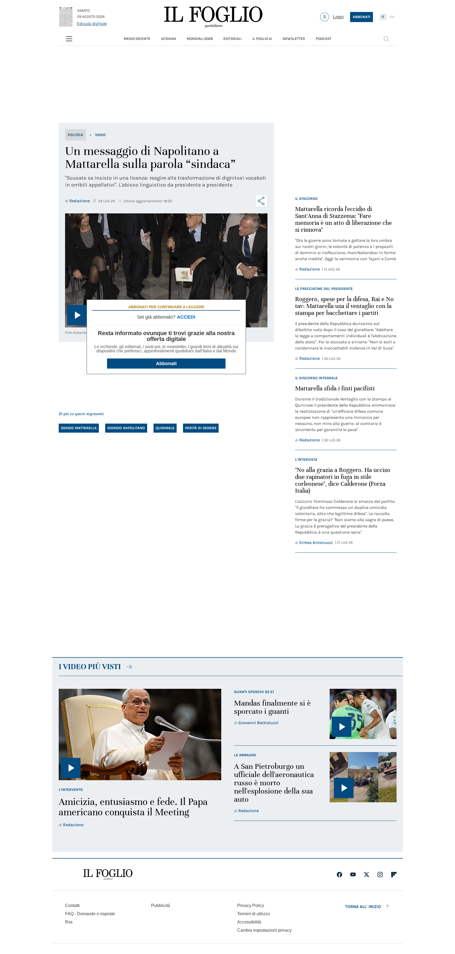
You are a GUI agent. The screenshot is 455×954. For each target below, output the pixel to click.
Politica (75, 135)
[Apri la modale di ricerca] (386, 39)
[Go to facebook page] (339, 874)
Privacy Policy (250, 905)
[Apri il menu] (69, 39)
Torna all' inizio (363, 906)
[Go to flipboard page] (394, 874)
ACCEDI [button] (186, 317)
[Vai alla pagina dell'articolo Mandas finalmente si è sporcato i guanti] (363, 714)
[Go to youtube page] (353, 874)
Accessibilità (249, 922)
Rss (69, 922)
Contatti (72, 905)
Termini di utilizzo (253, 913)
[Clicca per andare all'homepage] (108, 874)
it (382, 17)
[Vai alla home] (213, 17)
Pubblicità (160, 905)
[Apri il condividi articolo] (261, 201)
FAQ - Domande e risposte (90, 913)
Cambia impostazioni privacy (264, 930)
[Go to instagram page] (380, 874)
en (392, 17)
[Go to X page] (366, 874)
